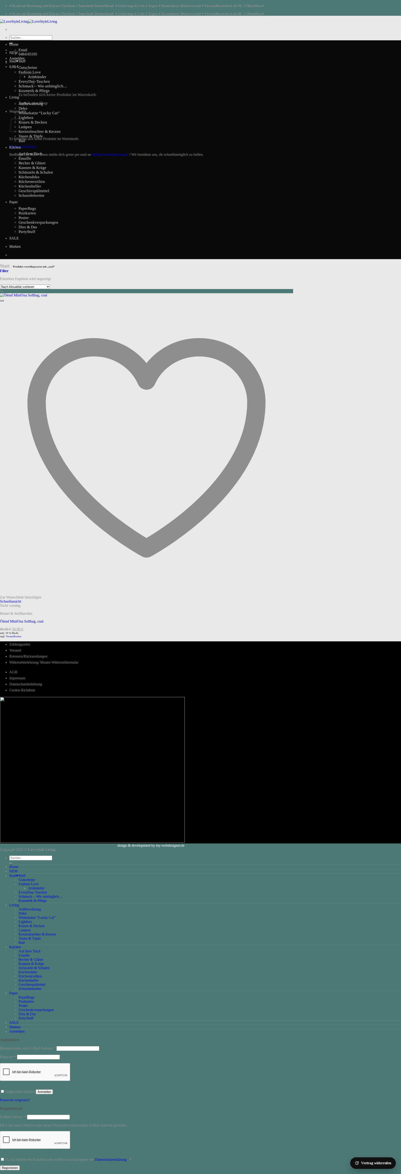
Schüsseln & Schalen (36, 172)
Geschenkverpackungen (38, 222)
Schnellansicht (10, 601)
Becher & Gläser (32, 163)
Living (14, 97)
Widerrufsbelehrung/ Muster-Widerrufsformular (43, 662)
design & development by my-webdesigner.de (150, 845)
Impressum (17, 678)
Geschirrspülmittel (34, 191)
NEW (13, 53)
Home (13, 44)
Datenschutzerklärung (111, 1159)
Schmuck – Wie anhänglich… (43, 86)
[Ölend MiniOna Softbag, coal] (23, 295)
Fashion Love (29, 884)
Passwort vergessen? (15, 1100)
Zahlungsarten (19, 644)
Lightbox (26, 117)
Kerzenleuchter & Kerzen (40, 131)
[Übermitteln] (11, 863)
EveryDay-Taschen (33, 892)
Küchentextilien (32, 181)
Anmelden (44, 1092)
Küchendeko (29, 177)
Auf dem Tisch (30, 154)
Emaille (25, 158)
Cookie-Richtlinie (22, 690)
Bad (22, 141)
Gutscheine (28, 67)
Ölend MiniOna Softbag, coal (21, 621)
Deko (23, 108)
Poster (24, 218)
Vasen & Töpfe (31, 136)
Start (5, 266)
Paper (13, 202)
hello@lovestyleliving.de (110, 154)
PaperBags (27, 208)
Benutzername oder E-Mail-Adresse (27, 1048)
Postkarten (27, 213)
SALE (14, 238)
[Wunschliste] (2, 300)
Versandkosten (13, 636)
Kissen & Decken (33, 122)
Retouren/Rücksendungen (28, 656)
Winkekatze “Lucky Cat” (39, 113)
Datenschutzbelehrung (25, 684)
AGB (13, 672)
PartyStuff (27, 231)
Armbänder (37, 77)
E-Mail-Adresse (13, 1117)
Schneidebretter (32, 195)
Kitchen (15, 147)
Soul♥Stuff (17, 61)
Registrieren (10, 1168)
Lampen (25, 930)
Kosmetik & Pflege (34, 91)
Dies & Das (28, 227)
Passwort (8, 1057)
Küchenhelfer (30, 186)
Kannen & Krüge (32, 167)
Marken (15, 246)
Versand (15, 650)
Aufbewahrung (31, 104)
